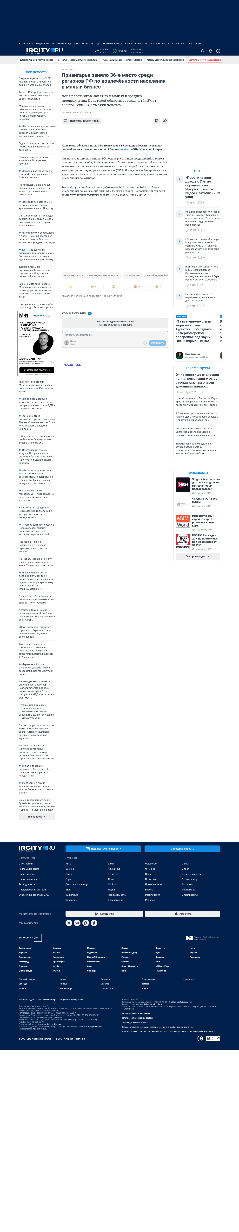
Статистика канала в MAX (34, 894)
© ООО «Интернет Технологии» (71, 1039)
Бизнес (70, 868)
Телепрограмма (112, 43)
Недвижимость (45, 43)
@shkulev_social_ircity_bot (152, 1004)
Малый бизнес (133, 275)
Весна (69, 874)
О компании (26, 863)
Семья (185, 863)
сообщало (126, 149)
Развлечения (152, 894)
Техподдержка (27, 884)
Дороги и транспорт (77, 884)
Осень (148, 874)
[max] (85, 923)
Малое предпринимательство (104, 275)
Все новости (26, 43)
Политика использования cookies (137, 1018)
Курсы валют (157, 43)
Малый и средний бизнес (160, 275)
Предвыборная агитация (33, 889)
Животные (72, 894)
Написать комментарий (84, 120)
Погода (95, 43)
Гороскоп (141, 43)
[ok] (94, 923)
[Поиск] (203, 51)
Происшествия (153, 884)
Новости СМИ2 (71, 365)
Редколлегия (176, 43)
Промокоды (64, 43)
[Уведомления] (210, 51)
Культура (113, 874)
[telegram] (69, 923)
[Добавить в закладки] (156, 121)
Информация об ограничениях (135, 1013)
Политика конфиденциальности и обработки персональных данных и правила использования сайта (168, 1031)
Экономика (188, 889)
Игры (198, 43)
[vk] (77, 923)
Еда (68, 889)
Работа (149, 889)
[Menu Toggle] (21, 51)
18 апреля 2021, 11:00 (72, 112)
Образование (115, 900)
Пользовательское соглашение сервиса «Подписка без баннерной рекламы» (157, 1027)
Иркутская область (73, 275)
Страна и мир (189, 879)
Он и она (150, 868)
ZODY (189, 43)
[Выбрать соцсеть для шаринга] (165, 121)
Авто (68, 863)
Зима (111, 863)
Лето (111, 879)
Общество (151, 863)
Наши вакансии (28, 879)
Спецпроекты (190, 894)
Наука (111, 889)
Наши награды (27, 874)
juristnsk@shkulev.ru (93, 1026)
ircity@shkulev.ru (54, 1024)
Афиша (129, 43)
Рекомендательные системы (134, 1022)
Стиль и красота (191, 874)
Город (69, 879)
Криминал (114, 868)
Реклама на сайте (29, 868)
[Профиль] (218, 51)
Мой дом (113, 884)
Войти (73, 344)
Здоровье (71, 900)
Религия (150, 900)
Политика (151, 879)
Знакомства (81, 43)
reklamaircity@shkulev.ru (182, 1002)
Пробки (120, 51)
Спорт (185, 868)
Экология (187, 884)
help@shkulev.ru (40, 1029)
